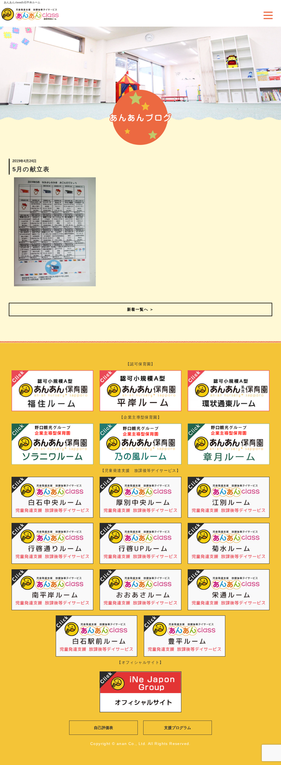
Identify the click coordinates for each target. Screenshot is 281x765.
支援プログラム (177, 727)
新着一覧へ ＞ (140, 309)
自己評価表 (103, 727)
